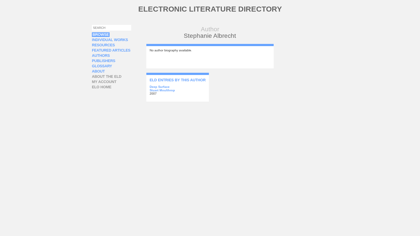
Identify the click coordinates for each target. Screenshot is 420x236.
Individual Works (110, 40)
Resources (103, 45)
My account (104, 82)
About (98, 71)
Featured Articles (111, 50)
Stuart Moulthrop (162, 90)
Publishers (103, 61)
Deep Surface (160, 86)
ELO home (101, 87)
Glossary (102, 66)
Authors (101, 56)
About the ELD (106, 77)
